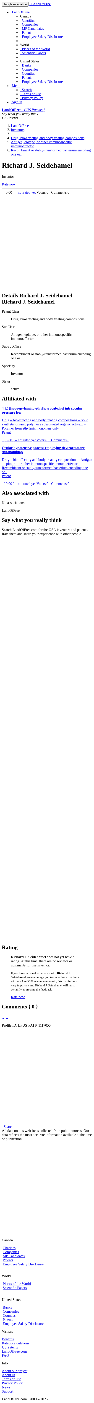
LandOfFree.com (14, 1351)
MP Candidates (32, 28)
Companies (29, 24)
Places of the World (35, 49)
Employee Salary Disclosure (41, 37)
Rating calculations (15, 1343)
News (6, 1387)
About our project (14, 1371)
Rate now (9, 184)
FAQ (5, 1355)
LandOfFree (20, 12)
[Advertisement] (47, 241)
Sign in (16, 102)
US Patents (10, 1347)
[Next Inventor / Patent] (7, 1017)
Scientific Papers (33, 53)
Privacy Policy (31, 98)
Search (26, 90)
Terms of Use (30, 94)
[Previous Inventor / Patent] (3, 1017)
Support (7, 1391)
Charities (27, 20)
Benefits (8, 1339)
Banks (25, 65)
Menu (15, 86)
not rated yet (27, 192)
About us (8, 1375)
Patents (26, 33)
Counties (27, 73)
